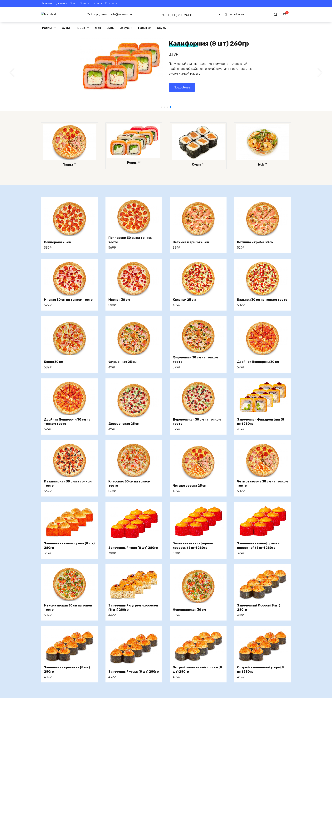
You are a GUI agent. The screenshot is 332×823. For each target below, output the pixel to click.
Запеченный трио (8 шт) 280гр (133, 548)
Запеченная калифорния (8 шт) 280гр (69, 545)
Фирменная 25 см (122, 362)
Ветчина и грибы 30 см (255, 242)
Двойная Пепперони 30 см (258, 362)
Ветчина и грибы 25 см (191, 242)
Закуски (126, 28)
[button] (161, 107)
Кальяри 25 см (184, 300)
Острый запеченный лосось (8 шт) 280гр (197, 669)
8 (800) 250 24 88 (179, 15)
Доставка (61, 3)
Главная (47, 3)
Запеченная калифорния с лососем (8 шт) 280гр (194, 545)
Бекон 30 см (53, 362)
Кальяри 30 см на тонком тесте (262, 300)
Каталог (97, 3)
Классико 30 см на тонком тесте (129, 483)
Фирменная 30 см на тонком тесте (195, 359)
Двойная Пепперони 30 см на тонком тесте (67, 422)
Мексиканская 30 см (189, 609)
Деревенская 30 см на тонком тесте (197, 422)
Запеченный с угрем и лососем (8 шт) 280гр (133, 607)
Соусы (162, 28)
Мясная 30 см (119, 300)
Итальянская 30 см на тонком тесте (68, 483)
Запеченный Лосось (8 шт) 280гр (258, 607)
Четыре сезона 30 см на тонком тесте (262, 483)
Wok (98, 28)
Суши (66, 28)
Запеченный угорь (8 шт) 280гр (133, 671)
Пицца (80, 28)
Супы (110, 28)
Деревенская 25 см (123, 424)
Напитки (144, 28)
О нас (73, 3)
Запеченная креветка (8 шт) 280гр (67, 669)
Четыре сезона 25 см (190, 485)
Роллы (47, 28)
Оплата (84, 3)
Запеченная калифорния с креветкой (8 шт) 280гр (258, 545)
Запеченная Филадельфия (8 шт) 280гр (260, 422)
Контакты (111, 3)
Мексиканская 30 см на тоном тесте (68, 607)
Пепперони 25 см (57, 242)
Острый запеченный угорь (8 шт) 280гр (260, 669)
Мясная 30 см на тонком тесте (68, 300)
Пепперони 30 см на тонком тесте (130, 240)
